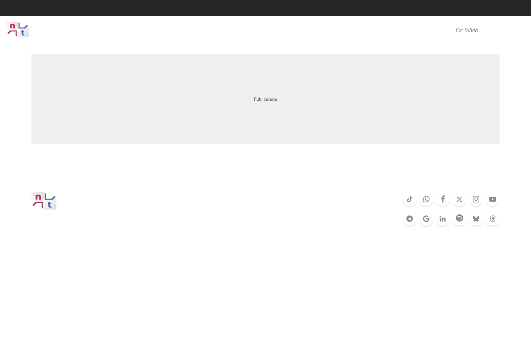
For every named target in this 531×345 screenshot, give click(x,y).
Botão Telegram (409, 225)
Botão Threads (493, 225)
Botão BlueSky (476, 225)
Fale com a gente (226, 209)
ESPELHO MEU (482, 172)
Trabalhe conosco (302, 209)
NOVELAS (138, 172)
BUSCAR (512, 29)
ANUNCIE (329, 199)
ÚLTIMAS (42, 172)
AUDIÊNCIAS (237, 172)
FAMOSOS (186, 172)
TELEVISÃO (90, 172)
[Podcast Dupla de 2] (459, 219)
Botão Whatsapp (426, 205)
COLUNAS (288, 172)
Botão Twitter (459, 205)
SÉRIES (382, 172)
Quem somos (207, 199)
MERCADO (336, 172)
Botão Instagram (476, 205)
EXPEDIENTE (271, 199)
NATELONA (427, 172)
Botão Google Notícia (426, 225)
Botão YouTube (493, 205)
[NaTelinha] (36, 29)
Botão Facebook (443, 205)
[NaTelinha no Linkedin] (443, 219)
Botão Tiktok (409, 205)
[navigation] (86, 29)
